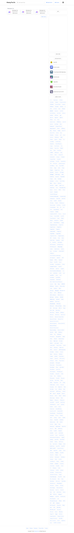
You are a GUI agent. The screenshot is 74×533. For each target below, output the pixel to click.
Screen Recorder (59, 413)
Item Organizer (52, 257)
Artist (58, 119)
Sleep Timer (64, 426)
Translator (56, 463)
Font (63, 207)
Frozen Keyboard (53, 218)
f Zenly (64, 189)
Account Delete (57, 104)
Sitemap (31, 528)
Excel (57, 187)
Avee (61, 124)
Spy (50, 443)
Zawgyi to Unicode (61, 516)
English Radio (52, 187)
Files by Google (52, 205)
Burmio (57, 132)
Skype (56, 424)
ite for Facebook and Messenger (55, 255)
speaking (51, 439)
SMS (55, 428)
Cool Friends (52, 161)
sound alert (52, 435)
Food (61, 209)
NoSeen (51, 343)
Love (60, 275)
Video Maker (64, 481)
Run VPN (57, 402)
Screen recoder (56, 67)
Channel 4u (52, 143)
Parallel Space (61, 356)
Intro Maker (55, 251)
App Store (56, 117)
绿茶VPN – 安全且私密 (57, 522)
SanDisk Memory (53, 404)
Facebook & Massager (53, 194)
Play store (62, 378)
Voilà (54, 492)
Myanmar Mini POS (61, 323)
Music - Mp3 (52, 310)
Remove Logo (52, 397)
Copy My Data (63, 161)
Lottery (57, 275)
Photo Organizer (52, 371)
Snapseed (60, 430)
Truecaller (57, 465)
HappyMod (55, 81)
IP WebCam (52, 253)
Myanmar (51, 316)
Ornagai (51, 356)
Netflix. (51, 338)
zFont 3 (58, 520)
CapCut (60, 139)
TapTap (60, 450)
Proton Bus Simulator (57, 86)
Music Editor (58, 310)
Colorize (51, 154)
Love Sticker (52, 277)
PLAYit (51, 382)
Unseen (60, 474)
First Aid (63, 205)
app (60, 115)
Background (52, 126)
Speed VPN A (62, 439)
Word (51, 507)
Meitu (60, 288)
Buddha (59, 130)
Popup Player (56, 382)
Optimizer (60, 354)
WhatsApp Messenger (53, 500)
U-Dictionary (52, 470)
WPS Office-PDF (52, 509)
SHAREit (64, 417)
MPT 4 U (60, 308)
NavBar (51, 334)
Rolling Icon (56, 400)
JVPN (63, 257)
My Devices (57, 314)
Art (55, 119)
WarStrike (57, 496)
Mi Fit (55, 292)
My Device (52, 314)
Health (62, 240)
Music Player (52, 312)
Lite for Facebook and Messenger (55, 270)
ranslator (63, 391)
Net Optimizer (58, 336)
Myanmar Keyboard (53, 323)
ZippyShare (63, 520)
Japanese (58, 257)
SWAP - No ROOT (53, 448)
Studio (64, 443)
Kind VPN (55, 62)
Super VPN (57, 446)
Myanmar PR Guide (53, 325)
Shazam (51, 419)
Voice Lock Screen (60, 487)
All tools (63, 108)
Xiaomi (56, 511)
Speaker (63, 437)
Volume (64, 492)
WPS (54, 507)
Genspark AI (56, 220)
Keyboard (60, 259)
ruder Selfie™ (52, 402)
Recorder (58, 393)
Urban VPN (60, 476)
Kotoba (63, 264)
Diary (62, 170)
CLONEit (51, 152)
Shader (59, 417)
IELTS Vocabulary (53, 244)
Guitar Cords (52, 240)
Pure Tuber (52, 389)
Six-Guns (51, 424)
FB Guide (59, 200)
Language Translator (53, 266)
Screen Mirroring (58, 408)
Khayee (51, 262)
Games (62, 218)
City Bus (51, 148)
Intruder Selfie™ (61, 251)
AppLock (61, 117)
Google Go (58, 229)
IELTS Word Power (60, 244)
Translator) (62, 463)
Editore (55, 183)
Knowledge (52, 264)
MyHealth (51, 332)
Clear (51, 150)
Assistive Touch (52, 121)
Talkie (51, 450)
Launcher (60, 266)
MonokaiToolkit (52, 303)
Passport (51, 358)
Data (57, 165)
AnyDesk (51, 115)
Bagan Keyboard (52, 128)
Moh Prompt (57, 301)
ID (50, 242)
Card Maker (52, 141)
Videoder (56, 485)
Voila (51, 492)
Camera (51, 139)
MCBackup (52, 286)
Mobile (62, 299)
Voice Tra (57, 489)
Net (55, 334)
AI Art (51, 108)
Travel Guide (52, 465)
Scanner (51, 406)
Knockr (60, 262)
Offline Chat (61, 347)
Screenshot (52, 415)
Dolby (63, 174)
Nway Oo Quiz (59, 345)
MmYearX (57, 299)
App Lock (51, 117)
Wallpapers (52, 496)
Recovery (51, 395)
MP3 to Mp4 (55, 308)
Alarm (59, 108)
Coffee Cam (57, 152)
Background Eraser (59, 126)
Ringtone (51, 400)
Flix (57, 207)
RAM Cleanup (58, 391)
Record (54, 393)
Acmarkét (56, 106)
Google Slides (58, 233)
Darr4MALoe (52, 165)
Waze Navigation (53, 498)
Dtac (55, 178)
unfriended (52, 472)
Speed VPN (56, 439)
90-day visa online (63, 102)
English (56, 185)
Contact (46, 528)
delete (59, 167)
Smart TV (51, 428)
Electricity (51, 185)
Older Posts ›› (43, 16)
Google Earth (52, 229)
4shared (56, 102)
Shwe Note (56, 419)
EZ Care (55, 189)
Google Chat (61, 224)
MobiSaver (52, 301)
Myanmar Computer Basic (59, 316)
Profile (64, 382)
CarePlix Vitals (58, 141)
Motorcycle (52, 305)
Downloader (63, 176)
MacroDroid (58, 279)
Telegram (56, 452)
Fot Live (60, 213)
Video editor (52, 481)
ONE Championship (62, 349)
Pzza (56, 389)
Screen (60, 406)
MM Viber (56, 297)
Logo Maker (52, 275)
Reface (56, 395)
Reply (62, 397)
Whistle (60, 500)
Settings (55, 417)
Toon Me (60, 459)
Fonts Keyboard (56, 209)
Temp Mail (61, 452)
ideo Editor (54, 242)
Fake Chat (63, 198)
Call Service (57, 137)
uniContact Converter (53, 474)
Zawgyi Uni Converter (53, 518)
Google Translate (61, 235)
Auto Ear (51, 124)
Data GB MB (61, 165)
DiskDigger (52, 174)
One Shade (52, 351)
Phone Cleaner (61, 360)
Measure (56, 286)
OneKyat (56, 351)
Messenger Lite (15, 10)
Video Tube (52, 485)
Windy (64, 505)
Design (63, 167)
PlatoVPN (57, 378)
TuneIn (62, 465)
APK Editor (56, 115)
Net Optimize (52, 336)
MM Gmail (59, 292)
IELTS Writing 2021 (53, 246)
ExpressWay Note (62, 187)
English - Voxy (61, 185)
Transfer (62, 461)
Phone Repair (52, 367)
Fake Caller (58, 198)
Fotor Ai (64, 213)
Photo (57, 367)
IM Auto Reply (60, 246)
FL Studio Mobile (52, 207)
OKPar (51, 349)
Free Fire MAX (56, 216)
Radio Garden (52, 391)
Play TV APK (57, 380)
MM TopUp (51, 297)
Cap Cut (55, 139)
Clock (54, 150)
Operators (55, 354)
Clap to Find (57, 148)
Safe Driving (63, 402)
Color (61, 152)
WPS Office (59, 507)
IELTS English (60, 242)
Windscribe (59, 505)
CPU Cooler (55, 163)
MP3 (50, 308)
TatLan (64, 450)
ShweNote (61, 419)
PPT (60, 382)
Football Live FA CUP (53, 213)
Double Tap (52, 176)
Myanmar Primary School (54, 327)
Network (55, 338)
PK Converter (52, 378)
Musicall (57, 312)
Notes (61, 343)
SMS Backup (60, 428)
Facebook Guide (63, 196)
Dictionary (51, 172)
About (27, 528)
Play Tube (51, 380)
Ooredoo (61, 351)
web (58, 498)
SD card (57, 415)
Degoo (55, 167)
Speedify (51, 441)
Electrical (59, 183)
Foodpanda (52, 211)
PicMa (62, 373)
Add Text (61, 106)
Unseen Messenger (53, 476)
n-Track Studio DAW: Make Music (59, 72)
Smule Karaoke (56, 76)
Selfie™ (51, 417)
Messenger (57, 290)
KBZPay (56, 259)
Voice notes (52, 489)
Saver (58, 404)
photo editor (62, 367)
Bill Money (63, 128)
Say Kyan (62, 404)
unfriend (61, 470)
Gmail (51, 222)
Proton (58, 384)
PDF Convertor (62, 358)
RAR (50, 393)
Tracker (57, 461)
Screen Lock (52, 408)
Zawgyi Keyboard (53, 516)
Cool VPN (57, 161)
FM (60, 207)
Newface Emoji (61, 338)
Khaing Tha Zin (11, 2)
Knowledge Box (57, 264)
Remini (60, 395)
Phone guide (58, 362)
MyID (56, 332)
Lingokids (62, 268)
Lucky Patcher (52, 279)
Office (51, 347)
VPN (50, 494)
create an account (62, 163)
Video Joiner (58, 481)
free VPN (62, 216)
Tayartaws (51, 452)
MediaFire (55, 288)
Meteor (51, 292)
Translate (51, 463)
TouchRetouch (52, 461)
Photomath (57, 373)
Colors (56, 154)
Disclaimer (35, 528)
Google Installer (52, 231)
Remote (64, 395)
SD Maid (61, 415)
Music (64, 308)
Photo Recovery (59, 371)
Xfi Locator (59, 509)
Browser (54, 130)
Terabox (56, 454)
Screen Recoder (52, 413)
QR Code (60, 389)
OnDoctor (55, 349)
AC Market (52, 104)
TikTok (56, 459)
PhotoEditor (52, 373)
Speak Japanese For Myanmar (55, 437)
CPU (50, 163)
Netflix (64, 336)
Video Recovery (52, 483)
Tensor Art (51, 454)
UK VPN (57, 470)
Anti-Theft (59, 113)
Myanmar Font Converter (54, 321)
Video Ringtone (59, 483)
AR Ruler (51, 119)
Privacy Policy (41, 528)
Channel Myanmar (59, 143)
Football (56, 211)
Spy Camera (55, 443)
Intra (51, 251)
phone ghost (52, 362)
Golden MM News (57, 222)
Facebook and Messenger (54, 196)
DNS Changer (57, 174)
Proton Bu (62, 384)
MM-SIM (61, 297)
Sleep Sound (52, 426)
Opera (51, 354)
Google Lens (59, 231)
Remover (57, 397)
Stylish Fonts (52, 446)
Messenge (51, 290)
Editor (51, 183)
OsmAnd (55, 356)
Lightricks (57, 268)
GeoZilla (61, 220)
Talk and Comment (60, 448)
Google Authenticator (53, 224)
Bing (50, 130)
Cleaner (61, 148)
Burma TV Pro (52, 132)
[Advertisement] (58, 34)
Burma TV (63, 130)
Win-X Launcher (52, 505)
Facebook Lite (52, 198)
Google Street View (53, 235)
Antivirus (63, 113)
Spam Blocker (61, 435)
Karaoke (51, 259)
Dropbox (51, 178)
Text (60, 454)
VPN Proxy (55, 494)
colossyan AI (60, 154)
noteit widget (56, 343)
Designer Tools (57, 170)
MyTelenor (60, 332)
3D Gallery (52, 102)
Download (15, 13)
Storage (60, 443)
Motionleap (58, 303)
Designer (51, 170)
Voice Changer (52, 487)
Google (62, 222)
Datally (51, 167)
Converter (59, 159)
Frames (51, 216)
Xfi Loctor (51, 511)
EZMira (60, 189)
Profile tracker (52, 384)
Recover (63, 393)
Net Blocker (59, 334)
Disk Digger (62, 172)
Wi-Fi (64, 500)
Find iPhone (59, 205)
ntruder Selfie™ (52, 345)
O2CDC (64, 345)
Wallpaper (60, 494)
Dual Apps (59, 178)
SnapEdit (55, 430)
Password (56, 358)
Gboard (51, 220)
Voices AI (61, 489)
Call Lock (51, 137)
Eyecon (51, 189)
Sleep (59, 424)
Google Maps (52, 233)
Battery (58, 128)
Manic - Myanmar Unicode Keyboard (56, 281)
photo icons (58, 369)
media (51, 288)
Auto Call (64, 121)
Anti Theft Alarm (52, 113)
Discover (56, 172)
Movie (64, 305)
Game (58, 218)
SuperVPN (63, 446)
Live (63, 270)
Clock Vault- (59, 150)
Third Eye (51, 459)
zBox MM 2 (61, 518)
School (56, 406)
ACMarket (51, 106)
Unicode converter (58, 472)
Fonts (51, 209)
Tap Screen (55, 450)
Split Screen (61, 441)
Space (57, 435)
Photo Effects (52, 369)
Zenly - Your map (53, 520)
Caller (61, 137)
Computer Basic (52, 159)
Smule (51, 430)
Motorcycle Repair (59, 305)
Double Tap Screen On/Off (58, 91)
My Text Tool (63, 314)
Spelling (56, 441)
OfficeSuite (56, 347)
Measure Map (62, 286)
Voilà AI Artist (59, 492)
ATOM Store (59, 121)
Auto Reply (56, 124)
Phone (56, 360)
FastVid (55, 200)
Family (51, 200)
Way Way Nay (63, 496)
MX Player (62, 312)
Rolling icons (62, 400)
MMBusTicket (52, 299)
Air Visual (55, 108)
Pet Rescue (52, 360)
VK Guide (61, 485)
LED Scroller (52, 268)
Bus (61, 132)
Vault (64, 476)
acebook (63, 104)
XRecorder (61, 511)
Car (64, 139)
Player (62, 380)
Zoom (51, 522)
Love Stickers (58, 277)
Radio (64, 389)
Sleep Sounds (58, 426)
